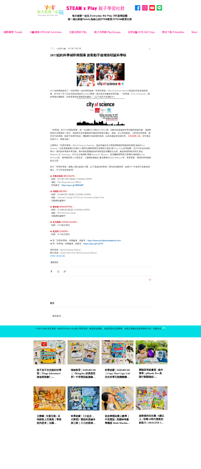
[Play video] (101, 111)
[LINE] (159, 8)
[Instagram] (145, 8)
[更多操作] (149, 48)
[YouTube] (152, 8)
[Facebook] (137, 8)
